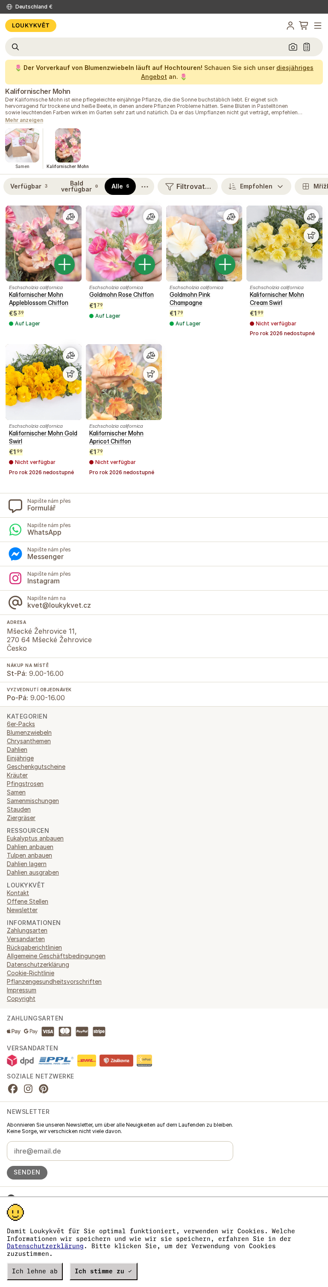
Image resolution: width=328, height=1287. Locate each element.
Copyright (21, 998)
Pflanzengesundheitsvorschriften (54, 981)
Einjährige (20, 758)
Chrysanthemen (29, 741)
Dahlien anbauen (30, 846)
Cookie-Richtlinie (30, 973)
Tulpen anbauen (29, 855)
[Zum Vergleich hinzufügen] (70, 216)
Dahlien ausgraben (33, 872)
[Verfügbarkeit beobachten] (311, 235)
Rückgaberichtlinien (34, 947)
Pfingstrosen (25, 783)
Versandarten (26, 938)
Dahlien (17, 749)
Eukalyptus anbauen (35, 838)
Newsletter (22, 909)
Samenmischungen (33, 800)
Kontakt (18, 892)
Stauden (19, 809)
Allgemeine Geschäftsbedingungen (56, 955)
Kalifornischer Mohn (37, 91)
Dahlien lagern (27, 863)
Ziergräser (21, 817)
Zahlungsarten (27, 930)
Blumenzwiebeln (29, 732)
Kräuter (17, 775)
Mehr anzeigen (24, 120)
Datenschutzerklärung (45, 1246)
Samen (16, 792)
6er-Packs (21, 724)
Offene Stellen (27, 901)
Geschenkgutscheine (36, 766)
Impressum (21, 990)
